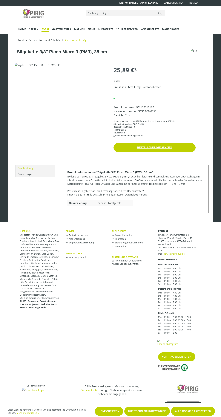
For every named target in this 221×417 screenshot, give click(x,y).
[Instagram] (172, 342)
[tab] (35, 168)
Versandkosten (90, 390)
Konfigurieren (109, 411)
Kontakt (194, 3)
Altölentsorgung (76, 238)
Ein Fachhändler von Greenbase (138, 3)
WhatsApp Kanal (77, 257)
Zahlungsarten (173, 3)
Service (70, 231)
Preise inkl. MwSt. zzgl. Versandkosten (137, 87)
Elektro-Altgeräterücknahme (128, 242)
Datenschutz (121, 246)
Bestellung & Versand (125, 257)
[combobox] (120, 13)
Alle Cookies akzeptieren (193, 411)
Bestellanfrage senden (154, 147)
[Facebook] (162, 342)
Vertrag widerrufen (176, 357)
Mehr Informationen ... (28, 412)
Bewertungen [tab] (25, 174)
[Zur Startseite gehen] (33, 12)
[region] (61, 95)
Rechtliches (119, 231)
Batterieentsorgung (78, 235)
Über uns (25, 231)
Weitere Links (74, 253)
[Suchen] (160, 13)
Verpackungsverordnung (81, 242)
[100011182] (61, 95)
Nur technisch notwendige (147, 411)
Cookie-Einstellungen (125, 235)
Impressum (120, 238)
